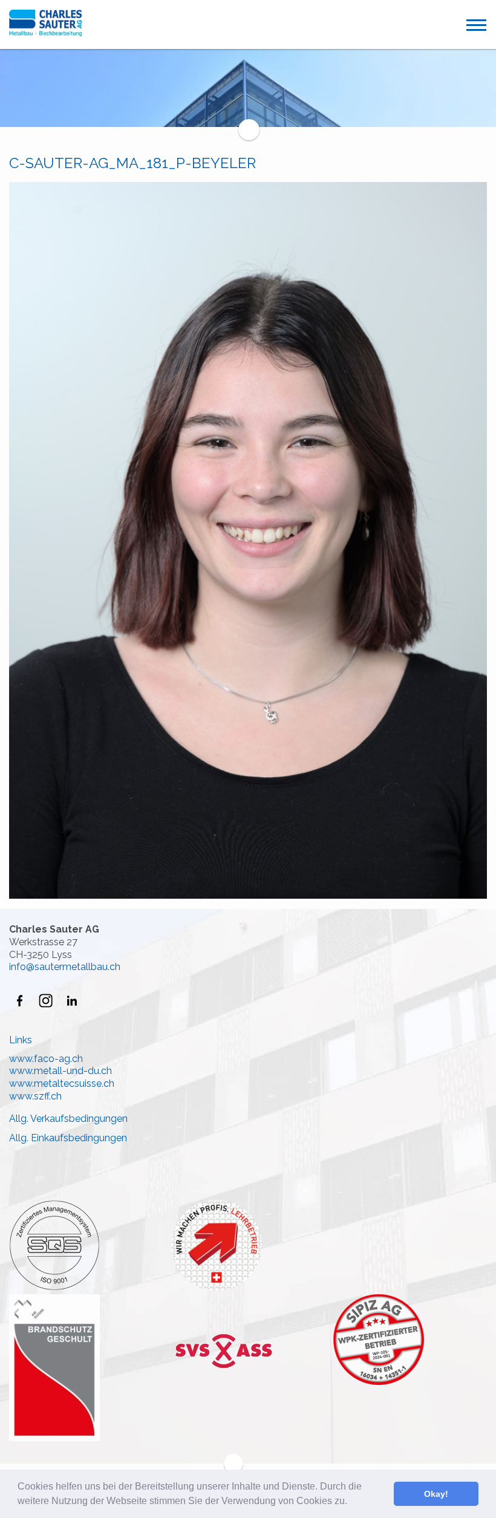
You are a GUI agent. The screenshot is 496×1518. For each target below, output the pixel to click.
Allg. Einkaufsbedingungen (68, 1138)
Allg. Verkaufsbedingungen (68, 1118)
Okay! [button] (436, 1494)
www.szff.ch (35, 1096)
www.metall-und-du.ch (60, 1071)
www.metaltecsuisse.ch (61, 1083)
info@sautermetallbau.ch (64, 966)
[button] (351, 1502)
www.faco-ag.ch (46, 1058)
